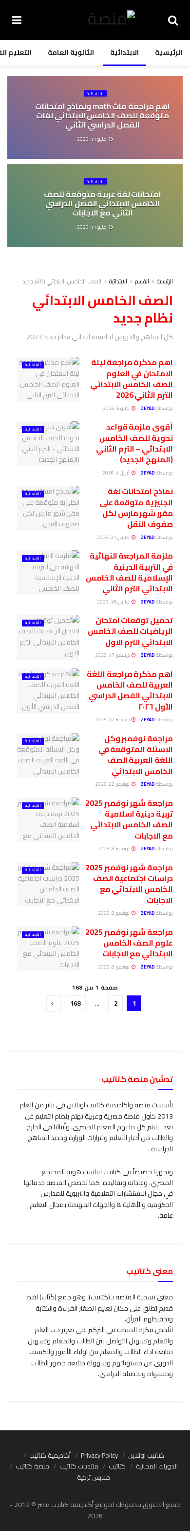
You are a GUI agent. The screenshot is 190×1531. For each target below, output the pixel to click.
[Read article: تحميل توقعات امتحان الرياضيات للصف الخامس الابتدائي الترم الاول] (48, 637)
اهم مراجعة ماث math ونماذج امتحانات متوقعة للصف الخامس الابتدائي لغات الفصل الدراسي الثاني (102, 115)
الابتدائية (124, 52)
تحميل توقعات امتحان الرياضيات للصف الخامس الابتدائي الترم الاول (130, 631)
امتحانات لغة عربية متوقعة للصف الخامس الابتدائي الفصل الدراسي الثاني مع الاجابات (103, 203)
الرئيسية (169, 52)
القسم (142, 281)
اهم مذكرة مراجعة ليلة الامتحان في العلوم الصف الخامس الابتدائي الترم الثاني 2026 (131, 378)
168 (75, 1003)
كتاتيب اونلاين (146, 1455)
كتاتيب (117, 1466)
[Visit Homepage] (95, 20)
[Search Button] (173, 20)
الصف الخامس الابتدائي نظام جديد (61, 281)
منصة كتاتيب (32, 1466)
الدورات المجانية (157, 1466)
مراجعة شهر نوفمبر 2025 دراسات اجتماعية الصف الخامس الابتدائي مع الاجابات (129, 883)
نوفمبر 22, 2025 (113, 784)
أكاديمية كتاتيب (50, 1455)
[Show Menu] (16, 20)
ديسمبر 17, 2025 (113, 655)
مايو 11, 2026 (92, 138)
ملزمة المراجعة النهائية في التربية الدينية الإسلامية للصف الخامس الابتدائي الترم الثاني (129, 572)
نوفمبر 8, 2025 (114, 848)
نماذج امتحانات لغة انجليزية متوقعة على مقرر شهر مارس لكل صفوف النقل (136, 507)
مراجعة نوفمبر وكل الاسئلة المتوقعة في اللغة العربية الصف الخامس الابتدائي (135, 754)
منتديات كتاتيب (78, 1466)
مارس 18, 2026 (114, 601)
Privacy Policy (99, 1455)
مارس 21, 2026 (114, 537)
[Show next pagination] (53, 1003)
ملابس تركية (93, 1477)
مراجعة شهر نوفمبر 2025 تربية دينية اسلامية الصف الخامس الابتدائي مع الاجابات (129, 819)
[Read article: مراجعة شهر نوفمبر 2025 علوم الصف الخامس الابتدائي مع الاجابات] (48, 949)
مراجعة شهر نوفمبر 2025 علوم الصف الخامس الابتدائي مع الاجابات (129, 943)
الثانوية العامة (71, 52)
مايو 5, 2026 (117, 408)
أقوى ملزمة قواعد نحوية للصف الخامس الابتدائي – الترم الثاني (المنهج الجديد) (134, 443)
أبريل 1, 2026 (116, 472)
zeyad (148, 408)
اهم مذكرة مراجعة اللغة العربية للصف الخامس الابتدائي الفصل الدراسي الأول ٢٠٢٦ (130, 690)
